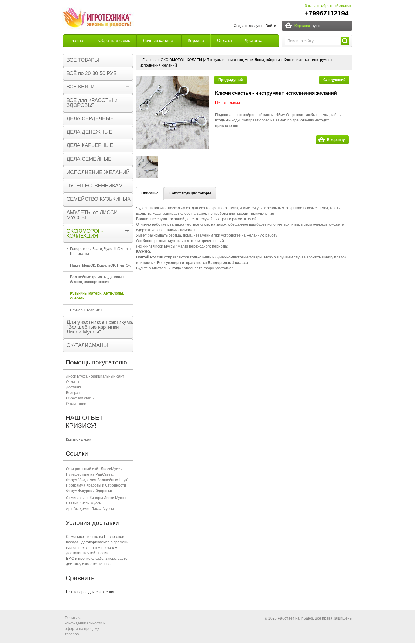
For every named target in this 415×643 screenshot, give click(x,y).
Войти (271, 26)
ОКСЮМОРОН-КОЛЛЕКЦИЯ (185, 60)
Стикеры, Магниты (86, 310)
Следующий (334, 80)
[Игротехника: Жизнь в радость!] (98, 18)
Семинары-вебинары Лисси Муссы (96, 498)
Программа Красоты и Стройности (96, 485)
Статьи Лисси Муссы (84, 503)
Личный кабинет (159, 40)
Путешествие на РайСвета (89, 474)
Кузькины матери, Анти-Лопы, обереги (246, 60)
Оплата (224, 40)
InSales (306, 618)
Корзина (196, 40)
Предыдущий (230, 80)
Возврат (73, 393)
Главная (77, 40)
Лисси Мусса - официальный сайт (95, 376)
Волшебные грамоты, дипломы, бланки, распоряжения (97, 279)
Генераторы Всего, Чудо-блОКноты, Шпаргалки (101, 251)
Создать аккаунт (248, 26)
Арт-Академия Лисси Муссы (90, 509)
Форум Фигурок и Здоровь (88, 491)
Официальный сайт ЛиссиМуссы (94, 469)
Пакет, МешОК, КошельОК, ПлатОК (100, 265)
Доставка (253, 40)
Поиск (345, 41)
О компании (76, 404)
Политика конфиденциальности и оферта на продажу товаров (85, 626)
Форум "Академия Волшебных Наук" (97, 480)
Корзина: (302, 26)
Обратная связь (114, 40)
